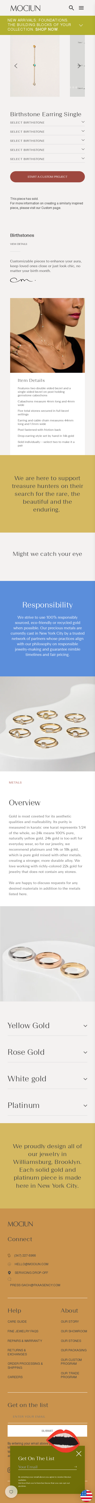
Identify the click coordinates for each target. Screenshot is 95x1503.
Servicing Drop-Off (31, 1273)
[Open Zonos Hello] (83, 1493)
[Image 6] (76, 87)
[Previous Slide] (16, 66)
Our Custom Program (71, 1362)
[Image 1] (64, 87)
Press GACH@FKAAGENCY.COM (35, 1285)
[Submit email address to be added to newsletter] (75, 1467)
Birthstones (22, 235)
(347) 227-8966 (25, 1255)
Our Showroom (74, 1331)
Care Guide (17, 1321)
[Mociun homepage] (25, 8)
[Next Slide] (79, 66)
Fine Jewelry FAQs (23, 1331)
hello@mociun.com (31, 1264)
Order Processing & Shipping (25, 1366)
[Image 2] (67, 87)
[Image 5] (73, 87)
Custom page (50, 208)
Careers (15, 1377)
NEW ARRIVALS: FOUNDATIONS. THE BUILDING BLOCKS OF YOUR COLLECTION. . (39, 25)
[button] (71, 8)
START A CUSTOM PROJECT (47, 177)
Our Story (70, 1321)
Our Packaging (74, 1350)
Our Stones (71, 1341)
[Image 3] (70, 87)
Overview (24, 802)
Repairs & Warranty (25, 1341)
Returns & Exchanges (17, 1352)
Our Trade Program (70, 1375)
